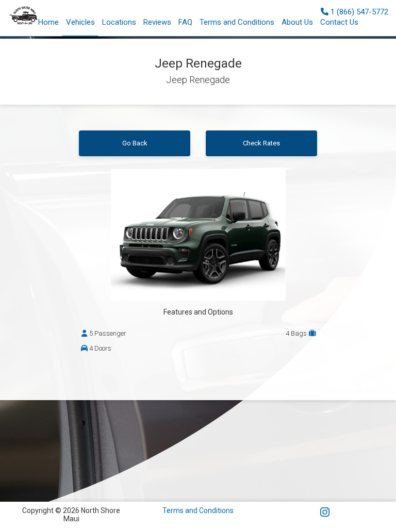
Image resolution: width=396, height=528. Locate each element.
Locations (119, 22)
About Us (297, 22)
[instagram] (324, 512)
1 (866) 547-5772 (358, 11)
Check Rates (261, 143)
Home (48, 22)
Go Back (134, 143)
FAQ (185, 22)
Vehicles (80, 22)
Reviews (157, 22)
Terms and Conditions (237, 22)
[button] (157, 22)
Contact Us (339, 22)
